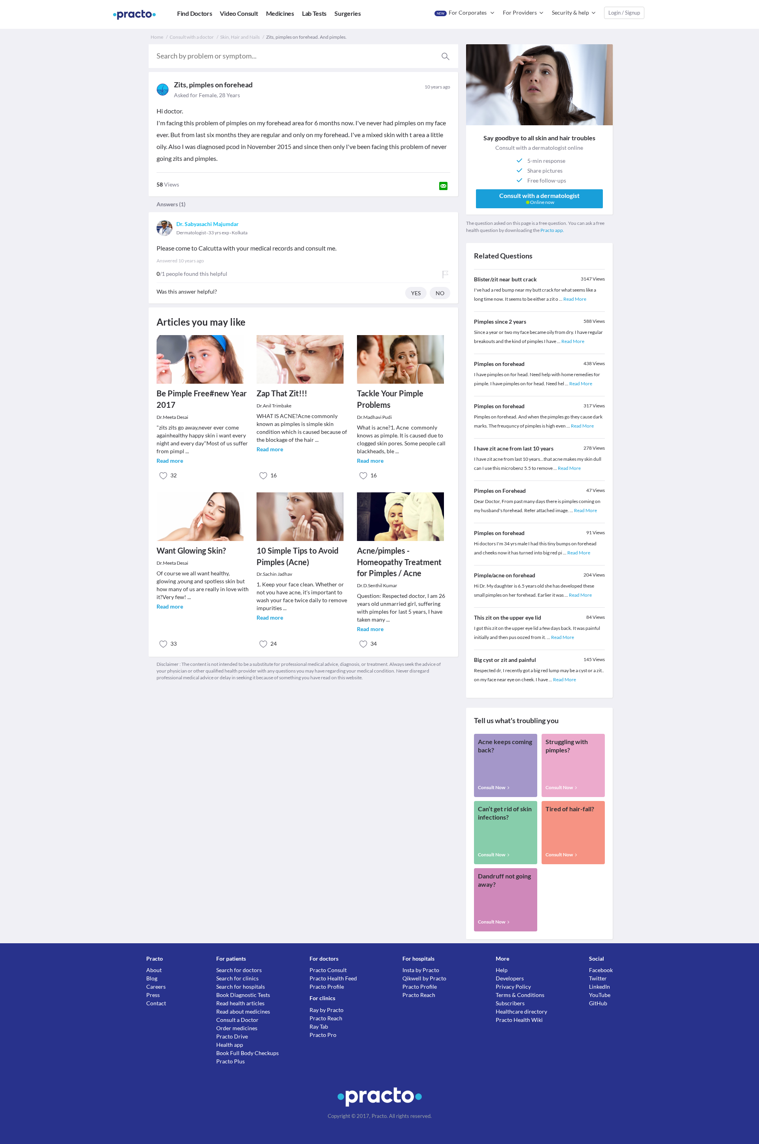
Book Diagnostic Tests (243, 994)
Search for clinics (237, 978)
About (154, 970)
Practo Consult (328, 970)
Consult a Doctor (237, 1019)
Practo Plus (230, 1061)
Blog (151, 978)
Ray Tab (319, 1026)
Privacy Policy (513, 986)
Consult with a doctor (192, 37)
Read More (574, 299)
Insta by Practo (420, 970)
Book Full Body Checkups (247, 1053)
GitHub (598, 1003)
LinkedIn (599, 986)
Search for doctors (239, 970)
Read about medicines (243, 1011)
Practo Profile (327, 986)
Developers (510, 978)
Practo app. (552, 230)
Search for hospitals (240, 986)
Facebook (601, 970)
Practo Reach (326, 1018)
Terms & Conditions (520, 994)
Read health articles (240, 1003)
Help (502, 970)
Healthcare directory (521, 1011)
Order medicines (236, 1028)
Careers (156, 986)
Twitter (598, 978)
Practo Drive (232, 1036)
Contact (156, 1003)
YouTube (599, 994)
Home (157, 37)
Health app (229, 1044)
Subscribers (510, 1003)
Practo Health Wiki (519, 1019)
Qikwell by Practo (424, 978)
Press (153, 994)
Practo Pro (323, 1034)
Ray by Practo (327, 1009)
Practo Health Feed (333, 978)
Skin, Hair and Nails (240, 37)
